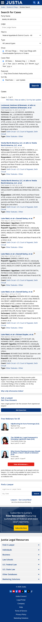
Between (18, 61)
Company (21, 603)
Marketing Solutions (11, 579)
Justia (24, 587)
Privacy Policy (21, 614)
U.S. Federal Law (9, 564)
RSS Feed (9, 100)
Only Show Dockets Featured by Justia (18, 73)
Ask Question (21, 410)
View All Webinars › (21, 464)
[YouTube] (13, 591)
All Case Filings (11, 51)
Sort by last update (34, 100)
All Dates (8, 61)
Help (21, 607)
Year (9, 64)
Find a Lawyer (7, 484)
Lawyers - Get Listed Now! (21, 500)
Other (21, 136)
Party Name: (5, 16)
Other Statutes (11, 136)
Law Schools (7, 559)
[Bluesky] (25, 591)
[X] (28, 591)
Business (6, 554)
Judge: (3, 24)
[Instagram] (19, 591)
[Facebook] (16, 591)
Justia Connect (21, 596)
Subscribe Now (21, 528)
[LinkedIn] (10, 591)
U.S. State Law (8, 569)
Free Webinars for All (10, 419)
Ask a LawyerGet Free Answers (9, 399)
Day (23, 61)
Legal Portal (21, 600)
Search (35, 85)
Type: (3, 40)
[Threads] (22, 591)
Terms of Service (21, 611)
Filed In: (4, 32)
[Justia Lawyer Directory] (31, 591)
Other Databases (9, 574)
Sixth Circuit (11, 131)
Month (32, 61)
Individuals (7, 550)
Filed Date (9, 80)
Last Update (20, 80)
